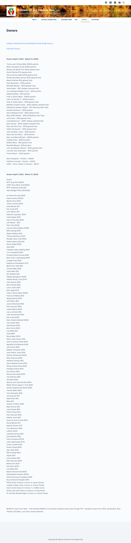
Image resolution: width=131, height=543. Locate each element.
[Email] (120, 3)
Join (76, 19)
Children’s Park (66, 19)
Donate (84, 19)
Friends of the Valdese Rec (36, 10)
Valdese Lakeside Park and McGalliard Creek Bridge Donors (30, 43)
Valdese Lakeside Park (48, 19)
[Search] (123, 2)
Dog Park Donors (13, 49)
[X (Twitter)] (111, 3)
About (34, 19)
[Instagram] (115, 3)
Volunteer (95, 19)
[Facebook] (106, 3)
